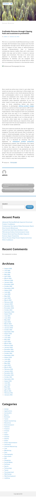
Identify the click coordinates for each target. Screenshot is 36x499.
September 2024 (9, 312)
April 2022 (7, 365)
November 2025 (9, 284)
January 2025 (8, 304)
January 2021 (8, 395)
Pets (5, 452)
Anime (6, 409)
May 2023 (7, 339)
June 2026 (7, 272)
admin (6, 36)
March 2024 (8, 324)
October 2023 (8, 330)
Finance (7, 429)
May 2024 (7, 320)
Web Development (10, 476)
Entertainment (9, 425)
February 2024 (8, 326)
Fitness (6, 431)
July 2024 (7, 316)
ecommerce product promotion (23, 141)
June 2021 (7, 385)
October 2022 (8, 353)
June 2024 (7, 318)
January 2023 (8, 347)
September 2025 (9, 288)
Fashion (7, 427)
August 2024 (8, 314)
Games (6, 434)
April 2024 (7, 322)
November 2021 (9, 375)
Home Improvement (10, 442)
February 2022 (8, 369)
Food (5, 432)
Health (6, 438)
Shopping (7, 460)
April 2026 (7, 276)
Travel (6, 470)
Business (7, 417)
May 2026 (7, 274)
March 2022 (7, 367)
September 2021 (9, 379)
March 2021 (7, 391)
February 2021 (8, 393)
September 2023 (9, 332)
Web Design (8, 474)
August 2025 (8, 290)
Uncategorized (9, 472)
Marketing (7, 450)
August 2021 (8, 381)
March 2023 (7, 343)
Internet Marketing (10, 446)
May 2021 (7, 387)
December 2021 (8, 373)
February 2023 (8, 345)
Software (7, 464)
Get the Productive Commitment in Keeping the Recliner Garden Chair (19, 190)
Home (6, 440)
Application (8, 411)
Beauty (6, 415)
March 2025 (7, 300)
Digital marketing (10, 421)
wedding (7, 478)
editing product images (26, 106)
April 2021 (7, 389)
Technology (8, 468)
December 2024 (8, 306)
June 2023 (7, 337)
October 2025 (8, 286)
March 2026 (8, 278)
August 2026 (8, 268)
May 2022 (7, 363)
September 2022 (9, 355)
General (6, 436)
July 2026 (7, 270)
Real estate (7, 456)
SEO (5, 458)
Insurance (7, 444)
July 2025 (7, 292)
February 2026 (8, 280)
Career (6, 419)
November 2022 (9, 351)
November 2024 (9, 308)
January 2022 (8, 371)
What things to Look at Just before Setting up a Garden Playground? (15, 185)
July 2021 (7, 383)
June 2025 (7, 294)
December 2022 (8, 349)
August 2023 (8, 333)
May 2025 (7, 296)
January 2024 (8, 328)
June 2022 (7, 361)
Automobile (8, 413)
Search (5, 204)
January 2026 (8, 282)
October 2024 (8, 310)
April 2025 (7, 298)
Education (7, 423)
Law (5, 448)
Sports (6, 466)
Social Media (8, 462)
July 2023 (7, 335)
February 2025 (8, 302)
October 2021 (8, 377)
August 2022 (8, 357)
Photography (13, 162)
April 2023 (7, 341)
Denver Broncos (8, 23)
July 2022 (7, 359)
